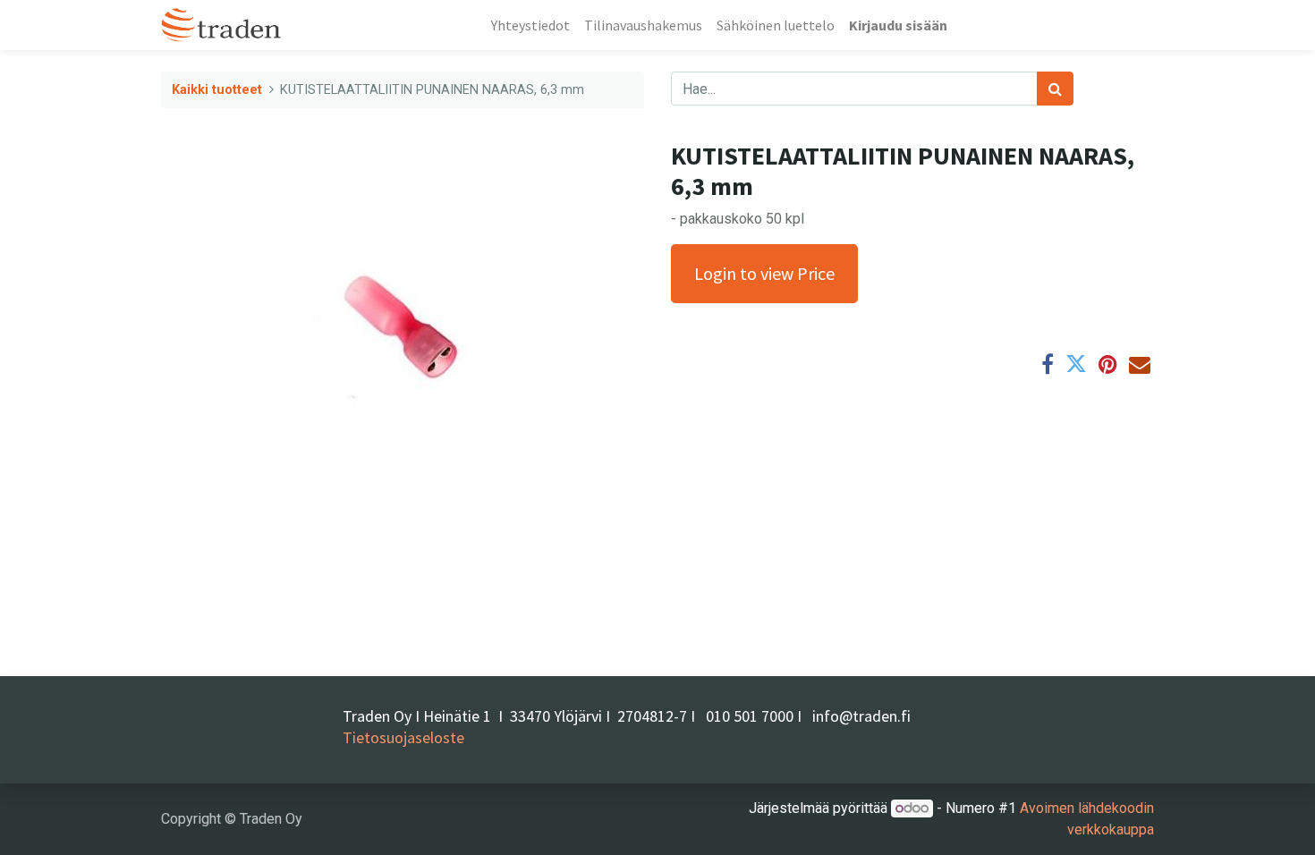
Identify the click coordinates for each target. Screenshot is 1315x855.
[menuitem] (530, 25)
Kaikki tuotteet (217, 89)
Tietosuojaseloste (403, 737)
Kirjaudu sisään (898, 25)
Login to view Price (764, 273)
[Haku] (1055, 89)
